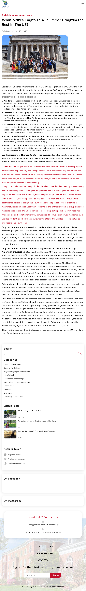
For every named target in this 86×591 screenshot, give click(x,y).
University (8, 393)
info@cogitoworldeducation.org (44, 525)
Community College (12, 368)
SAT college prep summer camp (17, 382)
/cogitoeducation (14, 455)
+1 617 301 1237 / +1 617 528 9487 (43, 532)
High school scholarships (14, 379)
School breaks (9, 386)
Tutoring (7, 389)
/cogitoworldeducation (16, 459)
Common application (12, 364)
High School (9, 375)
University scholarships (13, 396)
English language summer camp (17, 371)
